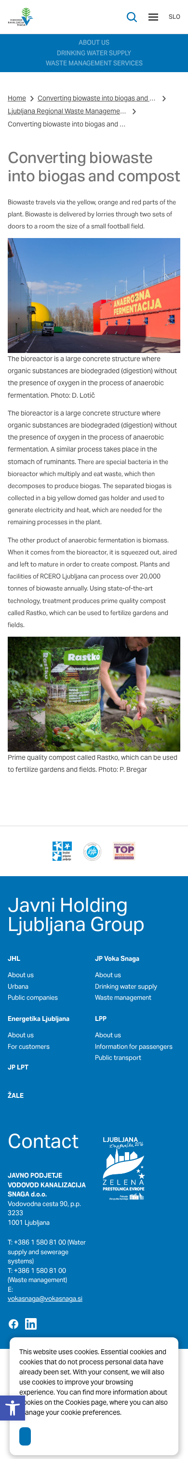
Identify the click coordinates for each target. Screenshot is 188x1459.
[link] (21, 16)
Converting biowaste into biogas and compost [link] (98, 98)
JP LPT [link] (18, 1067)
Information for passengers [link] (134, 1047)
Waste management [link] (123, 998)
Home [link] (17, 98)
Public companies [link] (33, 998)
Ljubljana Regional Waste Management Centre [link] (68, 111)
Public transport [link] (118, 1058)
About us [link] (21, 975)
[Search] (132, 17)
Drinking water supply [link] (126, 986)
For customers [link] (29, 1047)
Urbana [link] (18, 986)
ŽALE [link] (16, 1096)
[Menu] (153, 17)
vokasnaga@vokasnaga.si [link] (45, 1299)
